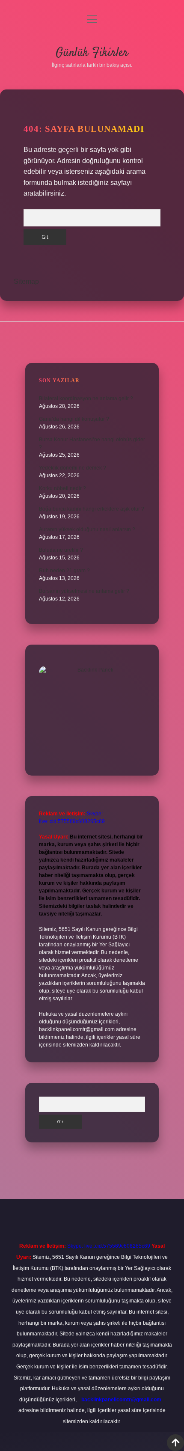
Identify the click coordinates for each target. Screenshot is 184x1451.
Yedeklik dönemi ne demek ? (72, 468)
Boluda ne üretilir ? (61, 550)
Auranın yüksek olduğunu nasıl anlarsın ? (87, 529)
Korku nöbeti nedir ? (62, 488)
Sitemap (26, 281)
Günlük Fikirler (92, 53)
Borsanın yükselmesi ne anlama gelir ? (84, 591)
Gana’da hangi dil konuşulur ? (74, 419)
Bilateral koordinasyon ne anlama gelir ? (86, 398)
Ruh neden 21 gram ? (64, 571)
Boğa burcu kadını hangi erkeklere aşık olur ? (91, 509)
